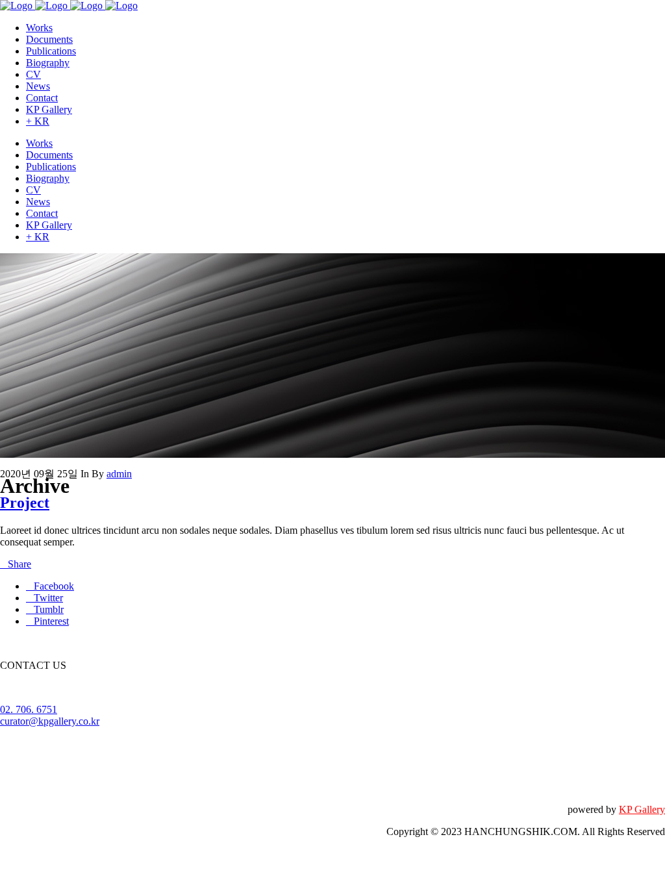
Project (24, 502)
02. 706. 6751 (28, 709)
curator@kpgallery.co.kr (49, 721)
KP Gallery (642, 809)
